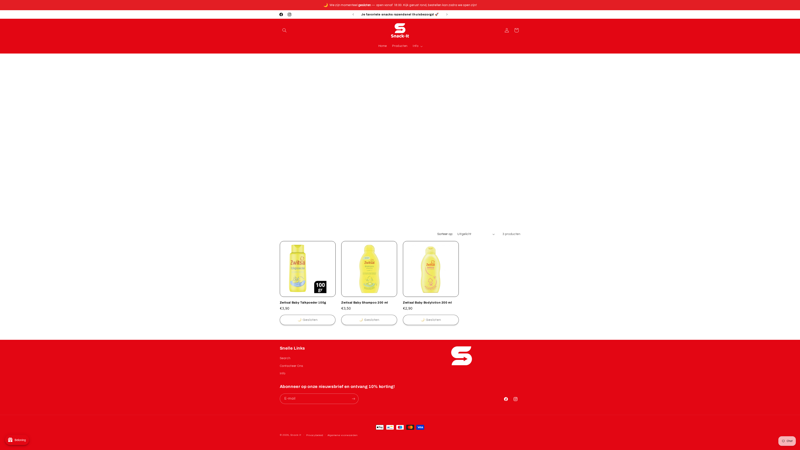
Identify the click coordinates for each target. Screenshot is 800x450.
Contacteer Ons (291, 366)
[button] (284, 30)
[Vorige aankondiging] (353, 14)
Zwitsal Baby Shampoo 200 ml (364, 302)
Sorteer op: (445, 234)
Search (285, 358)
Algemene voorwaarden (343, 435)
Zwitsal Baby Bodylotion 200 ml (427, 302)
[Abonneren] (353, 399)
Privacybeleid (314, 435)
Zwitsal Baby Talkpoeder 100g (303, 302)
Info (283, 373)
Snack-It (295, 435)
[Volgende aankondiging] (446, 14)
